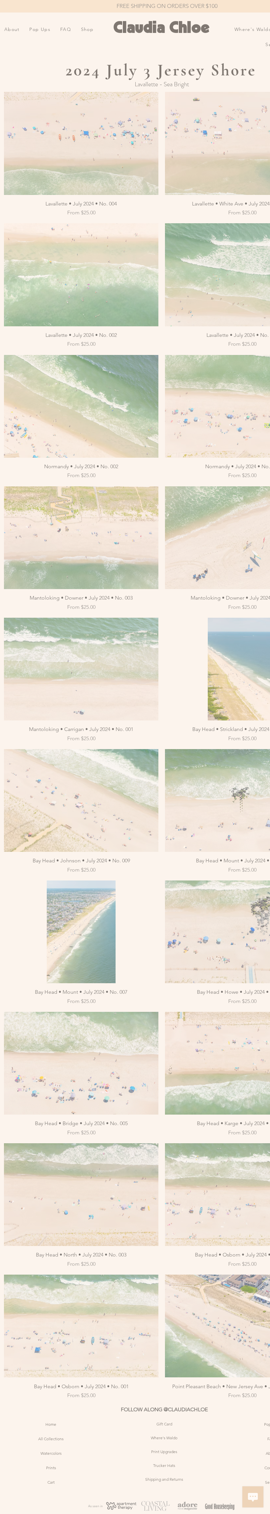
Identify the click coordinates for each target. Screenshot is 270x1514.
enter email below (36, 773)
